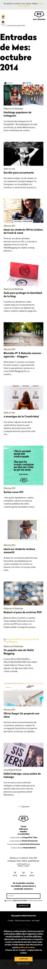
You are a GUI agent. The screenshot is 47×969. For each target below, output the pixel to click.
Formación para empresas (24, 861)
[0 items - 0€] (3, 17)
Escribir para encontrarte (19, 173)
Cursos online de (23, 837)
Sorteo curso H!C (14, 492)
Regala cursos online (23, 858)
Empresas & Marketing (13, 108)
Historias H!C (9, 226)
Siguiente (25, 807)
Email (23, 875)
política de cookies (27, 948)
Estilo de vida (9, 169)
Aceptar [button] (23, 959)
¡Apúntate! (23, 905)
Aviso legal (35, 920)
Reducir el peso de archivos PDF (23, 612)
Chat (32, 875)
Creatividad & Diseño (13, 770)
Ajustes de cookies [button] (23, 963)
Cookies (10, 920)
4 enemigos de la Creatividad (21, 416)
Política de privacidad (22, 920)
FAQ (15, 875)
